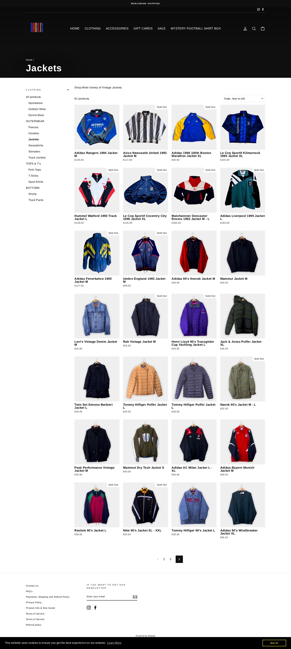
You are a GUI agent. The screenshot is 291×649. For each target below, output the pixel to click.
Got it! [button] (274, 643)
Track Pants (35, 200)
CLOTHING (93, 28)
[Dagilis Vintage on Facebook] (95, 608)
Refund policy (33, 625)
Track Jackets (37, 157)
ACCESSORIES (117, 28)
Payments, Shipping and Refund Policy (47, 597)
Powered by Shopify (145, 636)
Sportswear (35, 103)
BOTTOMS (33, 187)
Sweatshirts (35, 145)
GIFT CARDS (143, 28)
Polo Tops (34, 169)
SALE (162, 28)
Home (29, 60)
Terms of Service (35, 613)
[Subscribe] (135, 597)
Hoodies (33, 133)
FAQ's (29, 591)
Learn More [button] (114, 642)
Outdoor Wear (37, 109)
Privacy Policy (34, 602)
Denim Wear (36, 115)
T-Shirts (33, 175)
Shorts (32, 193)
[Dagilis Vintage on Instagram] (89, 608)
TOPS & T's (33, 163)
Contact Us (32, 586)
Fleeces (33, 127)
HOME (75, 28)
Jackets (33, 139)
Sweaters (34, 151)
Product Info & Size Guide (40, 608)
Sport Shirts (35, 181)
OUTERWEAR (35, 121)
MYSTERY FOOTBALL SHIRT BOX (196, 28)
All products (33, 96)
